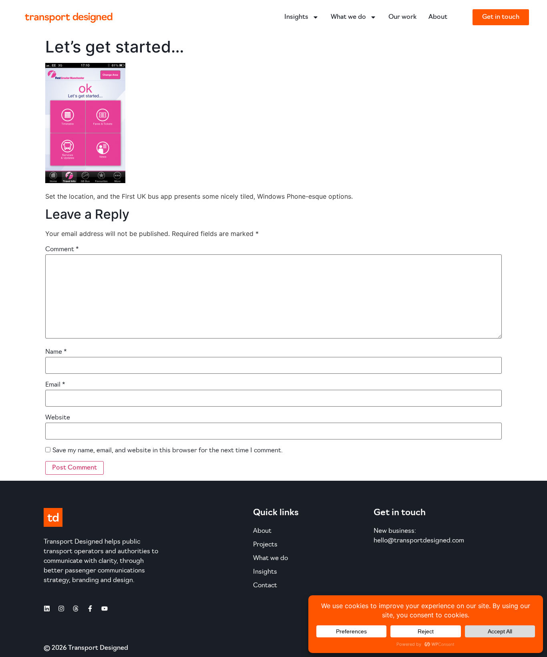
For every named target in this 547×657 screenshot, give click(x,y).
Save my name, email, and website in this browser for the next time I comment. (167, 450)
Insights (296, 17)
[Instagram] (61, 608)
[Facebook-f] (90, 608)
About (437, 17)
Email (55, 385)
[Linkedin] (47, 608)
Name (56, 352)
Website (57, 418)
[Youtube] (104, 608)
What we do (348, 17)
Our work (402, 17)
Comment (62, 249)
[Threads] (75, 608)
